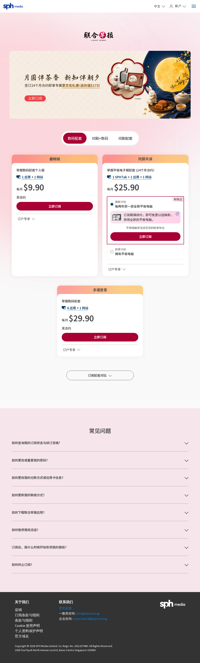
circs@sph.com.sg (88, 613)
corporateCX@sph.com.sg (90, 619)
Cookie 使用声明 (27, 625)
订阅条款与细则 (27, 615)
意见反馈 (65, 608)
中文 (157, 6)
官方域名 (22, 636)
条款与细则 (23, 620)
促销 (18, 609)
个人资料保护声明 (29, 631)
